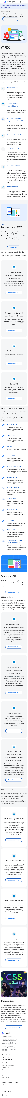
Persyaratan (4, 1091)
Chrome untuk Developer (8, 1065)
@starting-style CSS (13, 487)
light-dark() (10, 520)
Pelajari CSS (14, 234)
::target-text (11, 435)
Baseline (6, 412)
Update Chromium (6, 1067)
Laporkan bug (5, 1057)
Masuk (24, 1)
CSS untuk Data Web (14, 713)
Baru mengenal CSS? (11, 227)
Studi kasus (4, 1069)
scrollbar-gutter (12, 424)
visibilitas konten (12, 477)
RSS (3, 1084)
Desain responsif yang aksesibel (14, 901)
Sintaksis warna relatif (14, 466)
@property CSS (12, 509)
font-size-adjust (12, 498)
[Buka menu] (2, 1)
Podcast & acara (6, 1072)
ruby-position (11, 455)
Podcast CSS (7, 1001)
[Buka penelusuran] (18, 2)
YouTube (4, 1080)
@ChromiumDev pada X (7, 1077)
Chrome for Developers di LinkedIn (10, 1082)
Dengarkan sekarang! (14, 1027)
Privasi (9, 1091)
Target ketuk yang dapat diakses (14, 819)
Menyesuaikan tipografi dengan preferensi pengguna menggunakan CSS (14, 275)
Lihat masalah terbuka (7, 1059)
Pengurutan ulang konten (14, 939)
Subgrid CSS (14, 384)
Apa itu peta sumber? (14, 351)
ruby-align (10, 446)
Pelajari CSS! (14, 247)
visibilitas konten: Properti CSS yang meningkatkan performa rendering (14, 670)
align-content (11, 529)
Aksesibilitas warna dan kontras (14, 860)
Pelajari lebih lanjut (13, 292)
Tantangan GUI (8, 576)
